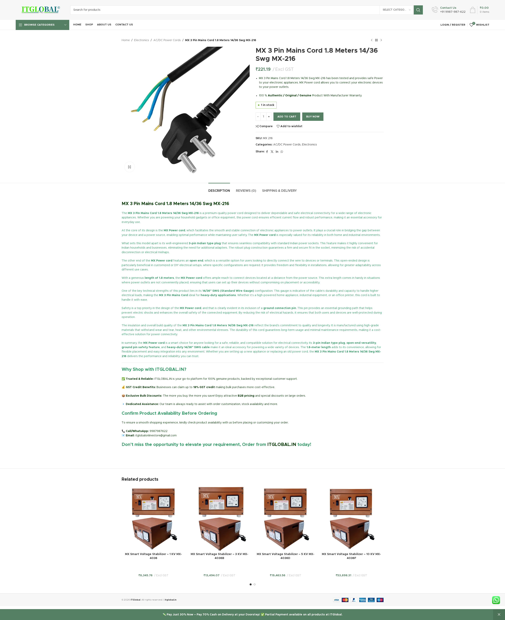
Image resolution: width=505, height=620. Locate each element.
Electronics (141, 40)
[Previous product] (371, 40)
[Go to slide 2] (255, 584)
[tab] (219, 189)
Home (126, 40)
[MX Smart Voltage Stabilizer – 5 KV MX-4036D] (286, 518)
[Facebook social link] (267, 152)
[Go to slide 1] (251, 584)
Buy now (312, 116)
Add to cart (286, 116)
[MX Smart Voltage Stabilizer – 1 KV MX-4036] (154, 518)
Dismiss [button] (499, 614)
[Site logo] (40, 10)
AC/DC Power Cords (167, 40)
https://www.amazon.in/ (138, 454)
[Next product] (381, 40)
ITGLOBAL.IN (281, 445)
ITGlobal (135, 600)
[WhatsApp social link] (281, 152)
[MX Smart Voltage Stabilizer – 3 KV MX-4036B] (220, 518)
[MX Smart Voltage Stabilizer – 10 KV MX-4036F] (351, 518)
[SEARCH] (418, 10)
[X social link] (272, 152)
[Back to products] (376, 40)
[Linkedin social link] (277, 152)
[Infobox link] (449, 10)
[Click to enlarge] (130, 167)
